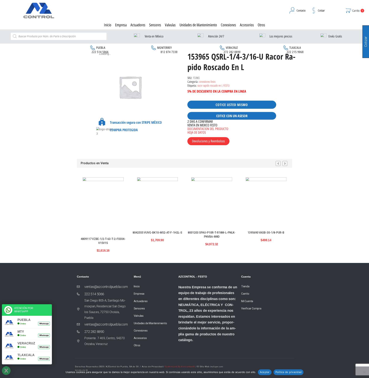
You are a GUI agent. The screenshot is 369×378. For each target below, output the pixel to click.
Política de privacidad (288, 372)
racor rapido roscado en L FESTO (213, 85)
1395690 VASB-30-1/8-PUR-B (266, 232)
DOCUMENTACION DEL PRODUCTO (207, 129)
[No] (364, 372)
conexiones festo (207, 82)
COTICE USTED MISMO (232, 104)
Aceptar (265, 372)
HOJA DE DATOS (196, 132)
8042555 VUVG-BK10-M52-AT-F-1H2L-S (157, 232)
